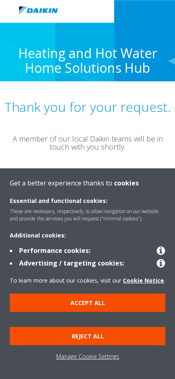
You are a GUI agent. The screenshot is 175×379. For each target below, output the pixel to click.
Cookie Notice (143, 280)
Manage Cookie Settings (87, 356)
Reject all (88, 336)
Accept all (87, 303)
